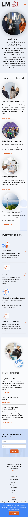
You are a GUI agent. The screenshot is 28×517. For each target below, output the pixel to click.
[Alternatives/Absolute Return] (14, 298)
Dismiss (14, 513)
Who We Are (14, 476)
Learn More (6, 118)
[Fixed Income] (14, 251)
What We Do (14, 482)
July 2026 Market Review (10, 379)
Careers (14, 490)
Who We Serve (14, 479)
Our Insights (14, 487)
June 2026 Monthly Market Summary (11, 398)
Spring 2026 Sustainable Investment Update (10, 408)
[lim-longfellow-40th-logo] (11, 4)
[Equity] (14, 274)
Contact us (14, 470)
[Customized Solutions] (14, 322)
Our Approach (14, 485)
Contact (14, 493)
